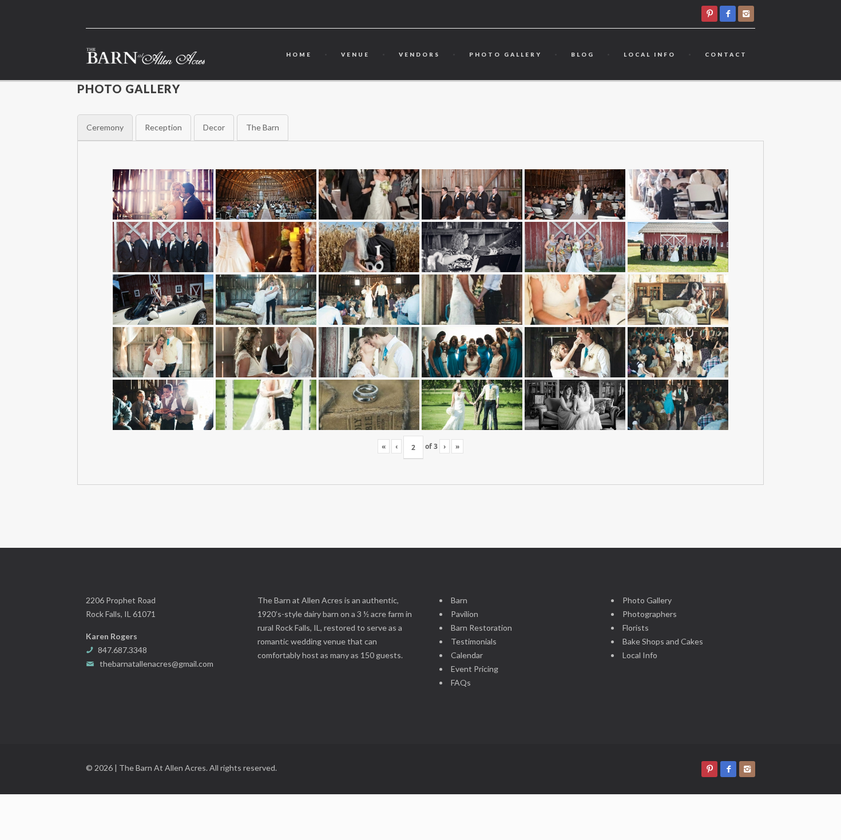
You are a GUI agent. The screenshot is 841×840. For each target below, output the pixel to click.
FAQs (461, 682)
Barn (459, 600)
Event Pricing (474, 669)
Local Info (650, 54)
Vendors (419, 54)
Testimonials (474, 641)
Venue (355, 54)
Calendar (467, 655)
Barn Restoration (481, 627)
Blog (582, 54)
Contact (726, 54)
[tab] (105, 127)
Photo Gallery (505, 54)
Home (299, 54)
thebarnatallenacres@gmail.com (156, 663)
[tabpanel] (420, 313)
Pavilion (464, 614)
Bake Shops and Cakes (662, 641)
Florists (635, 627)
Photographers (649, 614)
